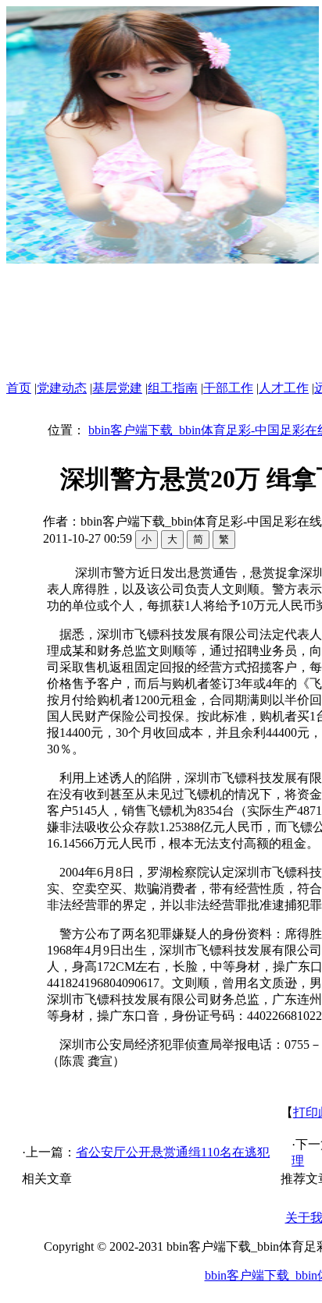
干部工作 (228, 388)
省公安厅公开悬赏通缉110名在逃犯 (173, 1152)
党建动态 (62, 388)
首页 (18, 388)
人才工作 (284, 388)
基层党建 (117, 388)
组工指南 (173, 388)
